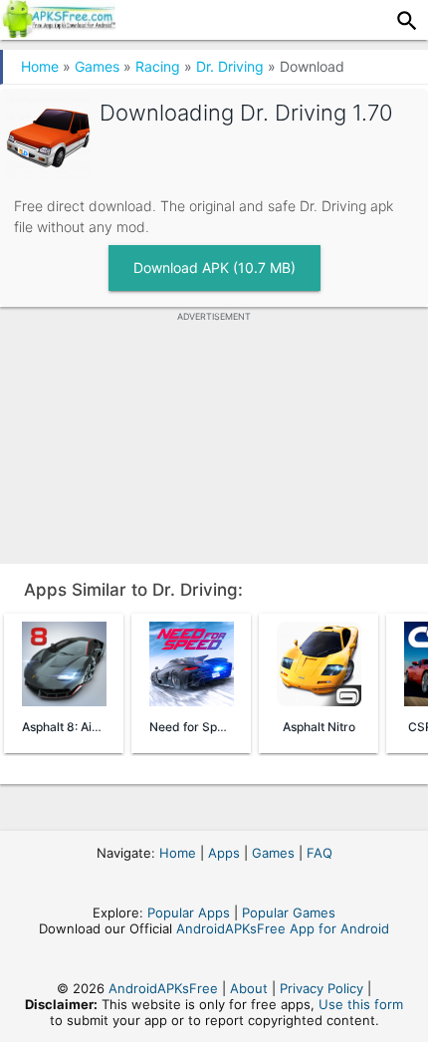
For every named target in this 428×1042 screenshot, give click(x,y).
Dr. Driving (230, 66)
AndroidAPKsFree (163, 988)
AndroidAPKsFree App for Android (282, 928)
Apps (224, 853)
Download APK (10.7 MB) (214, 267)
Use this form (361, 1004)
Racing (157, 66)
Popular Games (288, 912)
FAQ (319, 853)
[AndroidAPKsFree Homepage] (57, 32)
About (249, 988)
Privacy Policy (321, 988)
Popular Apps (188, 912)
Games (97, 66)
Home (40, 66)
